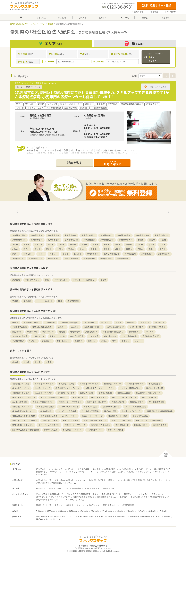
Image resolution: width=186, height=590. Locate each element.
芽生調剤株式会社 (156, 402)
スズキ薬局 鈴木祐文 (96, 402)
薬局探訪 (123, 496)
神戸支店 (141, 510)
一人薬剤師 (93, 336)
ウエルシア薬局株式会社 (130, 388)
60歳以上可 (32, 331)
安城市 (106, 244)
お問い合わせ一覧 (43, 480)
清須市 (15, 253)
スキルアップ (42, 496)
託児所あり (17, 331)
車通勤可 (74, 327)
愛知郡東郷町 (92, 253)
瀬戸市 (15, 244)
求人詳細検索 (83, 469)
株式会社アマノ (79, 397)
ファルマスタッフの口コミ (62, 469)
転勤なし (61, 327)
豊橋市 (141, 240)
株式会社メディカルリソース (48, 519)
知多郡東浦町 (53, 258)
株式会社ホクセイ (42, 388)
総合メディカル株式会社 (49, 425)
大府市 (60, 249)
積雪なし (125, 341)
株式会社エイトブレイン (22, 425)
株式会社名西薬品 (140, 415)
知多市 (71, 249)
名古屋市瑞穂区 (142, 235)
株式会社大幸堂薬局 (90, 411)
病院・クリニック (32, 279)
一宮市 (163, 240)
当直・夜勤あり (110, 336)
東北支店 (51, 510)
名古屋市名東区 (107, 240)
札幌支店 (40, 510)
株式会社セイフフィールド (23, 397)
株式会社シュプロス (20, 388)
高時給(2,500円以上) (115, 327)
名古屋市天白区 (125, 240)
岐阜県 (15, 362)
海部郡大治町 (164, 253)
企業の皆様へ (139, 11)
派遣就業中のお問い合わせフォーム (70, 480)
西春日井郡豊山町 (111, 253)
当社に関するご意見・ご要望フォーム (104, 480)
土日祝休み (50, 322)
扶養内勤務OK (91, 331)
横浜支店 (95, 510)
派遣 (60, 301)
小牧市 (15, 249)
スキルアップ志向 (53, 488)
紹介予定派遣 (73, 301)
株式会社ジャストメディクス (68, 388)
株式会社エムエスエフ (21, 406)
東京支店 (84, 510)
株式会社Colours (149, 397)
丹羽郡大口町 (130, 253)
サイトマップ (160, 471)
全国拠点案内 (110, 469)
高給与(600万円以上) (92, 327)
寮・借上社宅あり (136, 327)
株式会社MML (46, 411)
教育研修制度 (128, 505)
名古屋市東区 (36, 235)
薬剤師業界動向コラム (106, 496)
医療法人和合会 (90, 406)
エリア (53, 43)
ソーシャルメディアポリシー (74, 471)
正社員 (15, 301)
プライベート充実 (91, 488)
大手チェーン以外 (57, 336)
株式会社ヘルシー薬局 (117, 415)
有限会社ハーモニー (112, 383)
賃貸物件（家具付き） (150, 336)
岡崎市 (152, 240)
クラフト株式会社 (115, 429)
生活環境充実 (18, 341)
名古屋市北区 (53, 235)
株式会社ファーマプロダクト (24, 420)
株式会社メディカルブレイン (148, 392)
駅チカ (15, 322)
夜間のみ (79, 341)
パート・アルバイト (45, 301)
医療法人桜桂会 (105, 392)
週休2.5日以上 (90, 322)
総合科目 (92, 341)
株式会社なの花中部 (154, 388)
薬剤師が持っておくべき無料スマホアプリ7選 (150, 496)
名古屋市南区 (53, 240)
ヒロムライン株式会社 (66, 411)
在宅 (114, 341)
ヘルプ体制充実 (76, 336)
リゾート (138, 341)
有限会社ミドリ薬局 (20, 392)
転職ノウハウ (157, 494)
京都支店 (119, 510)
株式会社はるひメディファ (95, 420)
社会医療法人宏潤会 (110, 406)
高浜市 (106, 249)
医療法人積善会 (140, 425)
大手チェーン (38, 336)
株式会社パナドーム (135, 383)
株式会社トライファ (43, 392)
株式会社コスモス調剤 (121, 420)
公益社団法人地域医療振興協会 (159, 411)
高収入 (104, 341)
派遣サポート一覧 (43, 505)
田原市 (151, 249)
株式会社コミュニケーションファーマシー (58, 415)
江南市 (162, 244)
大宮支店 (62, 510)
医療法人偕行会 (118, 402)
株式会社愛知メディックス (23, 411)
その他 (103, 279)
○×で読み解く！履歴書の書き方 (50, 494)
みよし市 (53, 253)
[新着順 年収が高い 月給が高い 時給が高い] (150, 75)
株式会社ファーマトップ (92, 415)
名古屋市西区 (70, 235)
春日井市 (38, 244)
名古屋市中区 (106, 235)
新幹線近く (47, 341)
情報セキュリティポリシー (47, 471)
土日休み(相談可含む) (69, 322)
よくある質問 (125, 469)
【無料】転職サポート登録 (156, 5)
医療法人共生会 (51, 429)
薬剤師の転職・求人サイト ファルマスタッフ (27, 24)
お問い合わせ (170, 11)
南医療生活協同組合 (45, 406)
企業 (47, 279)
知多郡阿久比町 (35, 258)
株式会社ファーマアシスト (70, 402)
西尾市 (118, 244)
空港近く (33, 341)
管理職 (62, 331)
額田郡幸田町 (123, 258)
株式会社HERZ (110, 411)
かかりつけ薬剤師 (19, 336)
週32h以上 (105, 322)
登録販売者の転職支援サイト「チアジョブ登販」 (150, 516)
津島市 (62, 244)
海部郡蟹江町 (18, 258)
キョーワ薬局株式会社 (68, 406)
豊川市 (50, 244)
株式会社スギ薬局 (66, 383)
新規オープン (48, 331)
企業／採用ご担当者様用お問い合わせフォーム (56, 483)
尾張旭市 (94, 249)
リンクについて (144, 471)
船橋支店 (73, 510)
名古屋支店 (107, 510)
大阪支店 (130, 510)
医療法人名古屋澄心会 (100, 425)
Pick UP (39, 488)
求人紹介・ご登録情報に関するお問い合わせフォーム (145, 480)
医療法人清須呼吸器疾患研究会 (54, 397)
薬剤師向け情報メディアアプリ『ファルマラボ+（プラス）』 (60, 499)
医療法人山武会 (124, 392)
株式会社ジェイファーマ (75, 425)
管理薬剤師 (75, 331)
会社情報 (96, 469)
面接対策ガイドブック (111, 494)
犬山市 (140, 244)
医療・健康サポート (111, 505)
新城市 (37, 249)
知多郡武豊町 (106, 258)
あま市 (65, 253)
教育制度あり (134, 331)
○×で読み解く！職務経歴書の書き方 (82, 494)
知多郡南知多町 (71, 258)
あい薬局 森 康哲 (65, 392)
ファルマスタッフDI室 (60, 496)
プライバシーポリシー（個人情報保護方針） (152, 469)
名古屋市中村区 (88, 235)
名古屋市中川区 (19, 240)
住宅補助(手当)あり (157, 327)
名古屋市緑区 (89, 240)
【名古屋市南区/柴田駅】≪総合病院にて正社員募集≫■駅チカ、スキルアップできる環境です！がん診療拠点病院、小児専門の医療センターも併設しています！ (91, 94)
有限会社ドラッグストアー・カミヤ (99, 388)
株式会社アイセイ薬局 (44, 383)
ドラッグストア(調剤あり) (84, 279)
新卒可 (118, 322)
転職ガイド (128, 494)
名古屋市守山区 (71, 240)
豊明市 (129, 249)
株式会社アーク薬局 (20, 383)
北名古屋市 (28, 253)
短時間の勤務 (108, 488)
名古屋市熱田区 (161, 235)
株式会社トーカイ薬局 (89, 383)
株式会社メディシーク (131, 411)
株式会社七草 (154, 383)
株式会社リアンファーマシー (148, 420)
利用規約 (130, 471)
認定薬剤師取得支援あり (113, 331)
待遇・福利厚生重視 (73, 488)
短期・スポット (63, 341)
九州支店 (163, 510)
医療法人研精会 (136, 402)
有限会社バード (122, 425)
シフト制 (149, 331)
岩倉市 (118, 249)
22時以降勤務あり (129, 336)
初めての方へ (42, 469)
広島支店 (152, 510)
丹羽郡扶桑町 (147, 253)
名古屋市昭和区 (123, 235)
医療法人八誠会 (86, 392)
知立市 (82, 249)
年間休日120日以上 (32, 322)
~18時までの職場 (19, 327)
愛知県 (50, 24)
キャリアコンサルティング (88, 505)
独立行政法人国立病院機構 (23, 415)
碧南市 (73, 244)
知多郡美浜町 (89, 258)
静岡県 (26, 362)
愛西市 (162, 249)
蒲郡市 (129, 244)
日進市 (140, 249)
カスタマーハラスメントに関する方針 (107, 471)
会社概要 (154, 11)
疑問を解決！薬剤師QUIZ (83, 496)
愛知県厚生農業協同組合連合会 (25, 429)
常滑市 (151, 244)
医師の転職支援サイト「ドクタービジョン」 (54, 516)
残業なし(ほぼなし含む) (42, 327)
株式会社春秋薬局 (98, 397)
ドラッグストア (61, 279)
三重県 (49, 362)
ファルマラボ (142, 494)
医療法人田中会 (159, 425)
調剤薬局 (16, 279)
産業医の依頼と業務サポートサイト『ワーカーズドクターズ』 (101, 516)
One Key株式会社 (19, 402)
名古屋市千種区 (19, 235)
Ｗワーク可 (159, 322)
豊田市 (95, 244)
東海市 (49, 249)
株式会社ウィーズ (94, 429)
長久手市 (78, 253)
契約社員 (27, 301)
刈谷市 (84, 244)
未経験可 (131, 322)
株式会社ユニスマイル (72, 429)
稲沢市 (26, 249)
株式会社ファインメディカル (124, 397)
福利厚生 (69, 505)
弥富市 (41, 253)
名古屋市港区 (36, 240)
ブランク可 (145, 322)
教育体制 (58, 505)
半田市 (26, 244)
